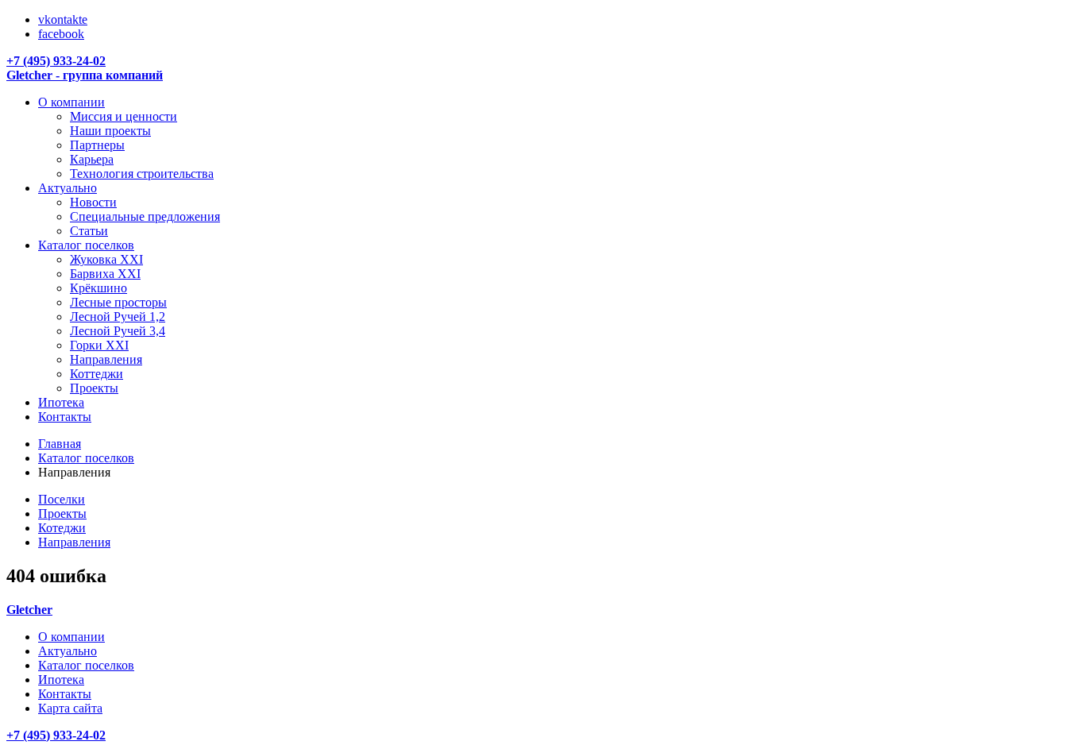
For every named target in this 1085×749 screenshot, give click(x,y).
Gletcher (29, 609)
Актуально (67, 651)
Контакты (64, 694)
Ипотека (61, 679)
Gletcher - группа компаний (84, 75)
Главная (59, 443)
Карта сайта (70, 708)
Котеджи (62, 528)
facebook (61, 34)
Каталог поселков (86, 458)
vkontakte (62, 19)
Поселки (61, 499)
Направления (74, 542)
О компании (71, 636)
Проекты (62, 513)
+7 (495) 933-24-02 (56, 61)
